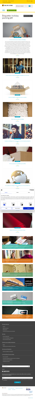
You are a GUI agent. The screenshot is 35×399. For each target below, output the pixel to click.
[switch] (13, 204)
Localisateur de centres (6, 361)
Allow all (28, 208)
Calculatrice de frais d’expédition (7, 2)
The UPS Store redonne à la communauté (9, 331)
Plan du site (13, 389)
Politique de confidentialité (19, 388)
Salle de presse (5, 329)
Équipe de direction (6, 328)
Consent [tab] (6, 192)
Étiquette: (6, 16)
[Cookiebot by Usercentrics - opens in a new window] (30, 190)
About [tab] (29, 192)
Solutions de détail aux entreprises (8, 351)
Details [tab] (17, 192)
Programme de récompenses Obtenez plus (9, 346)
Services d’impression (6, 336)
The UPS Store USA (5, 393)
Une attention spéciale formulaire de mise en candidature (11, 358)
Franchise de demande (11, 388)
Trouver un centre (12, 10)
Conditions (9, 389)
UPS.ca (2, 393)
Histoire (4, 326)
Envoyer (17, 382)
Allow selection (17, 208)
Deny (6, 208)
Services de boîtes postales (7, 339)
